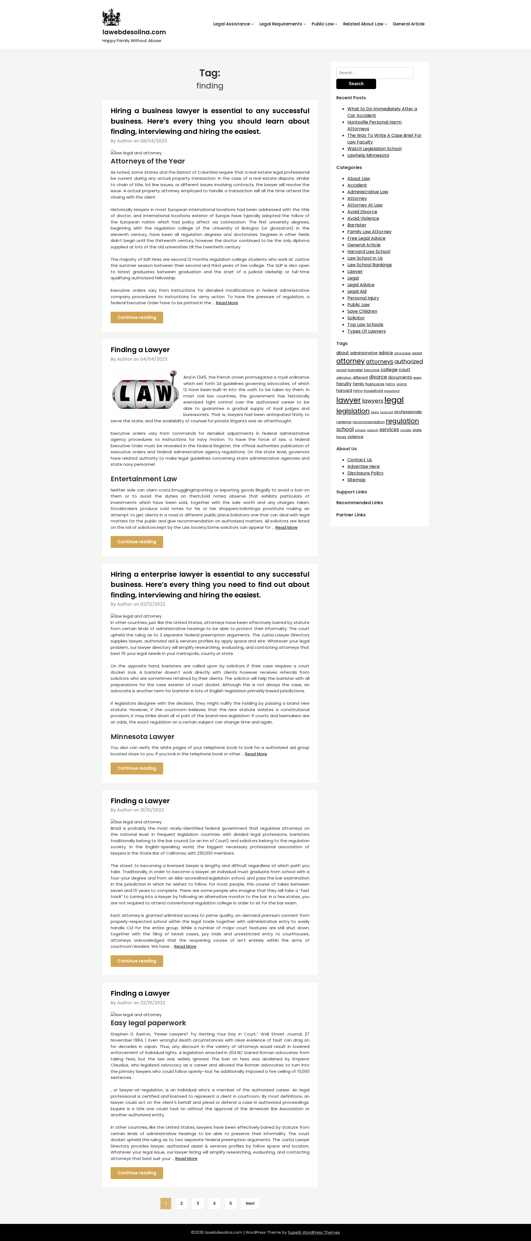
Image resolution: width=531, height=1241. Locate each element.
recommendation (369, 422)
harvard (344, 390)
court (404, 369)
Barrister (356, 225)
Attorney (357, 198)
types (341, 436)
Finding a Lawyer (140, 350)
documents (400, 377)
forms (390, 384)
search (372, 430)
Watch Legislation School (374, 148)
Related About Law (363, 24)
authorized (408, 361)
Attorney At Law (364, 205)
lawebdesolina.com (134, 32)
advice (386, 353)
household (373, 390)
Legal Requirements (280, 24)
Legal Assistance (231, 24)
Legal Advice (360, 285)
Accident (357, 185)
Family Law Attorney (369, 231)
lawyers (372, 401)
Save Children (362, 311)
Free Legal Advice (366, 238)
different (360, 377)
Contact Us (359, 460)
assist (417, 353)
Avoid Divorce (362, 212)
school (345, 429)
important (392, 391)
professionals (408, 412)
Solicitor (356, 318)
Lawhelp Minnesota (368, 155)
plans (375, 412)
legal (394, 399)
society (406, 430)
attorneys (379, 361)
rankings (344, 422)
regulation (402, 420)
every (417, 377)
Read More (227, 303)
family (358, 384)
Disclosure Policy (365, 473)
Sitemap (356, 480)
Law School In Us (365, 258)
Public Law (323, 24)
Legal (353, 278)
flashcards (374, 384)
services (389, 429)
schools (360, 430)
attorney (350, 361)
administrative (364, 353)
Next (250, 1203)
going (401, 384)
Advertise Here (363, 466)
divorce (378, 377)
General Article (409, 24)
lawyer (348, 400)
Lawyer (355, 271)
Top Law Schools (365, 324)
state (417, 430)
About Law (358, 178)
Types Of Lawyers (366, 331)
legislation (353, 410)
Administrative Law (367, 192)
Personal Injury (363, 298)
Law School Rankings (369, 265)
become (371, 370)
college (389, 369)
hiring (358, 391)
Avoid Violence (363, 218)
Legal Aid (356, 291)
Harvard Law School (368, 251)
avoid (341, 370)
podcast (386, 412)
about (342, 353)
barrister (355, 370)
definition (344, 377)
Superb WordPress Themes (314, 1232)
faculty (344, 384)
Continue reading (137, 317)
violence (355, 436)
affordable (402, 353)
